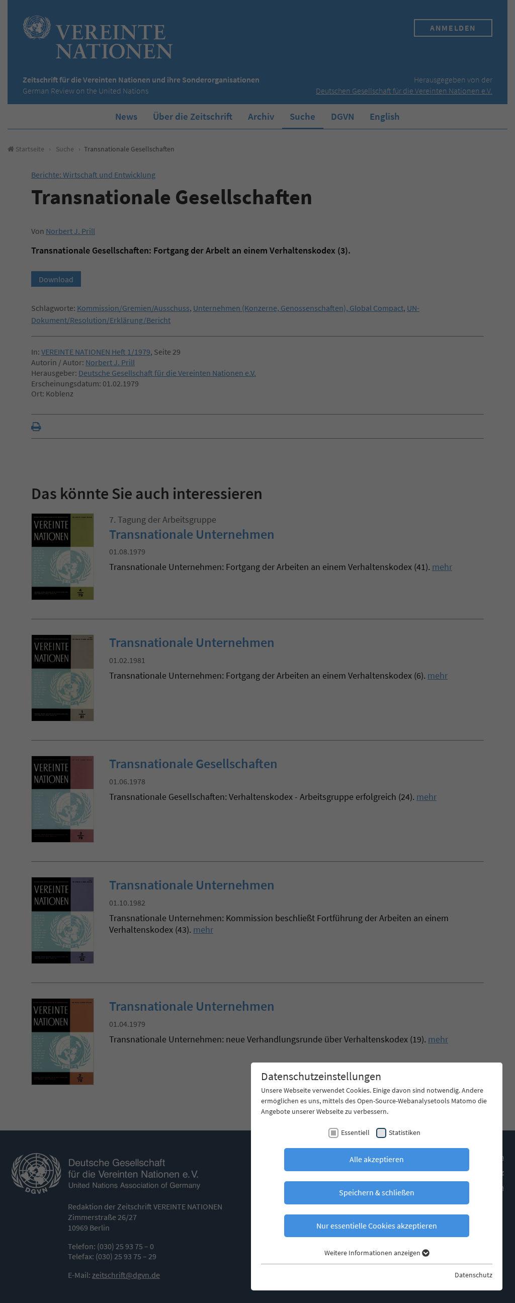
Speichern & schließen (376, 1192)
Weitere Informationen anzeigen (373, 1252)
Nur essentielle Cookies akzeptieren (376, 1225)
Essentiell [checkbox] (355, 1132)
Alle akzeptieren (377, 1159)
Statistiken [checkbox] (404, 1132)
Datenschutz (473, 1274)
